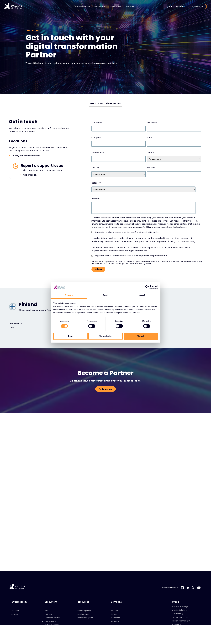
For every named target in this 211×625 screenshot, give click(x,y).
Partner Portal (50, 621)
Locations (115, 621)
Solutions (15, 610)
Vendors (48, 610)
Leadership (115, 617)
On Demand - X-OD (180, 617)
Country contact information (25, 156)
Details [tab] (106, 295)
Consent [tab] (69, 295)
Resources (83, 602)
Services (15, 614)
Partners (48, 614)
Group (175, 602)
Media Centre (83, 614)
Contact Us (197, 6)
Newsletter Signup (85, 617)
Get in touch (96, 103)
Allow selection (105, 336)
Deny (70, 336)
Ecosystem (51, 602)
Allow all (140, 336)
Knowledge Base (84, 610)
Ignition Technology (180, 621)
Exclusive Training (179, 606)
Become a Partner (52, 617)
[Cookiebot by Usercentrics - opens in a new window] (147, 287)
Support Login (29, 175)
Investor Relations (179, 610)
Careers (114, 614)
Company (116, 602)
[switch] (91, 326)
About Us (114, 610)
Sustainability (177, 613)
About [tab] (142, 295)
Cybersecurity (19, 602)
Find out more (105, 389)
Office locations (113, 103)
